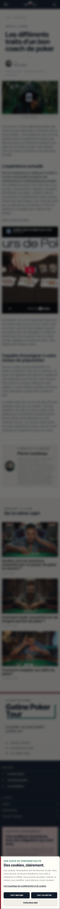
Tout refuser (16, 895)
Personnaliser (30, 903)
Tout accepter (44, 895)
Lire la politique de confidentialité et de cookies (25, 886)
